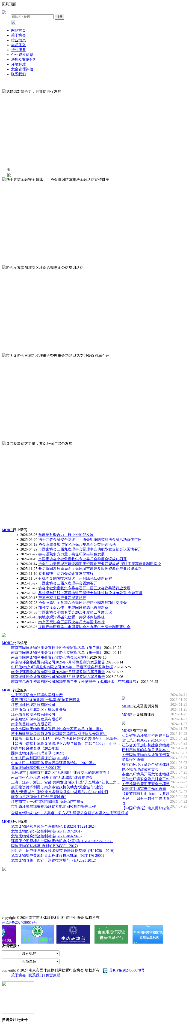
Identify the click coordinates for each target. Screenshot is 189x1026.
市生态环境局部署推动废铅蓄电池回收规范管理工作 (53, 806)
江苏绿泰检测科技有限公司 (33, 714)
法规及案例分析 (24, 59)
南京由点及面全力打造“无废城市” (38, 797)
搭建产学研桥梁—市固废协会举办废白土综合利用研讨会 (84, 627)
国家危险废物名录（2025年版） (37, 748)
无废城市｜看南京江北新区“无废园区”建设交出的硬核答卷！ (60, 773)
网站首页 (18, 30)
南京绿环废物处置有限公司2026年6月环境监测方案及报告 (58, 672)
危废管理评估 (22, 69)
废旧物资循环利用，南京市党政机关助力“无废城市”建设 (57, 787)
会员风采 (18, 45)
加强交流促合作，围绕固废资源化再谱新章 (73, 607)
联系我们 (18, 74)
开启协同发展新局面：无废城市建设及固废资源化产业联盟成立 (90, 569)
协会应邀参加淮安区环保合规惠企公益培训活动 (40, 262)
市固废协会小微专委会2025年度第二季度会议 (75, 612)
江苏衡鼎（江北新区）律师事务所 (38, 709)
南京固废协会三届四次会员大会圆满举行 (71, 622)
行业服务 (18, 50)
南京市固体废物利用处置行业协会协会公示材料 (50, 657)
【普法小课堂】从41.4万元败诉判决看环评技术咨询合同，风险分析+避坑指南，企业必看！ (85, 739)
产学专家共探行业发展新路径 (62, 598)
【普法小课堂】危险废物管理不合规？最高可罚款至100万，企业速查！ (69, 743)
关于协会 (18, 35)
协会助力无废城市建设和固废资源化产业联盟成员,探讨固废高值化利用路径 (99, 564)
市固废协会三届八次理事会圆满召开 (67, 583)
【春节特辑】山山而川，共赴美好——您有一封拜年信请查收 (146, 798)
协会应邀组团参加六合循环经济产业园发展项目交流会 (82, 603)
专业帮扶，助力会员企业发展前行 (66, 573)
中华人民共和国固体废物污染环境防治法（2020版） (53, 763)
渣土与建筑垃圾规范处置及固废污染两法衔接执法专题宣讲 (59, 734)
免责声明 (53, 975)
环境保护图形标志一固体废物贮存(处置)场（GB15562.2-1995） (62, 841)
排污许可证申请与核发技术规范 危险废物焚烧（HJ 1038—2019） (64, 851)
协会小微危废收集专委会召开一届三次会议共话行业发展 (84, 588)
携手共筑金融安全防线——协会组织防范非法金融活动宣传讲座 (53, 174)
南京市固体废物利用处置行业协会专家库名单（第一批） (57, 652)
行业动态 (18, 40)
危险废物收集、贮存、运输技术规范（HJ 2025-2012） (54, 860)
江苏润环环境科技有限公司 (33, 705)
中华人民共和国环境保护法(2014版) (40, 758)
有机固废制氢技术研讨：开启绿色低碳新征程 (75, 578)
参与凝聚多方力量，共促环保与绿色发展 (35, 438)
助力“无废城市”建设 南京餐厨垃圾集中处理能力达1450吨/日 (59, 792)
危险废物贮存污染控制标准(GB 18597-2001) (46, 831)
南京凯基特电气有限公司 (31, 724)
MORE (7, 530)
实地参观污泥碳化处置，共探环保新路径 (71, 617)
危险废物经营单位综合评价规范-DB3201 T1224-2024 (53, 826)
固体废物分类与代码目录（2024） (38, 753)
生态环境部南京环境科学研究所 (37, 695)
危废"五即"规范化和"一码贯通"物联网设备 (45, 700)
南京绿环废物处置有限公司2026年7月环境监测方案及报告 (58, 662)
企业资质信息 (22, 55)
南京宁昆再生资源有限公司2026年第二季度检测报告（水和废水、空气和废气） (75, 682)
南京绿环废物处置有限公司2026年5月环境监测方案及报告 (58, 677)
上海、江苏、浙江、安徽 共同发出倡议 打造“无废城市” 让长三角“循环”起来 (73, 782)
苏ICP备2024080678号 (19, 922)
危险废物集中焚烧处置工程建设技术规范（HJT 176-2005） (58, 855)
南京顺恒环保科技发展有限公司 (37, 719)
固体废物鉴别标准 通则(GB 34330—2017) (44, 846)
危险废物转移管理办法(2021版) (36, 768)
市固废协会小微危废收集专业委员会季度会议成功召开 (82, 559)
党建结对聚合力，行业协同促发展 (29, 86)
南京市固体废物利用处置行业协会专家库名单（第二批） (57, 648)
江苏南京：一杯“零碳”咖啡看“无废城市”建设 (47, 802)
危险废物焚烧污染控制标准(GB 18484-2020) (46, 836)
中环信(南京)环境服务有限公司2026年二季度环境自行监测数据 (62, 667)
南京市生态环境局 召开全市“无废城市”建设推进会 (52, 777)
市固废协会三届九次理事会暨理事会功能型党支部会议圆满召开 (53, 350)
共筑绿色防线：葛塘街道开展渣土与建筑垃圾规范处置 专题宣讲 (90, 593)
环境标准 (18, 64)
